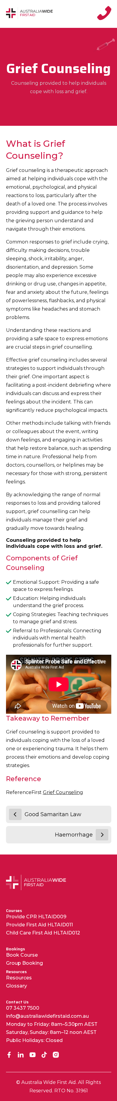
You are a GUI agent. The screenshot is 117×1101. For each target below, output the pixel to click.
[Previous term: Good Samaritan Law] (15, 814)
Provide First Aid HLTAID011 (39, 925)
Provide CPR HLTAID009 (36, 916)
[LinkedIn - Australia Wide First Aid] (21, 1055)
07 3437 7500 (22, 1008)
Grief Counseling (63, 792)
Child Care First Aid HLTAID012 (43, 933)
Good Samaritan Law (53, 814)
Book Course (22, 955)
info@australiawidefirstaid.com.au (47, 1016)
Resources (19, 978)
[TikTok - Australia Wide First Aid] (44, 1055)
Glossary (16, 986)
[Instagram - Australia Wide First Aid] (56, 1055)
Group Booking (24, 963)
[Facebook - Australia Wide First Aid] (9, 1055)
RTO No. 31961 (71, 1091)
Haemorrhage (74, 834)
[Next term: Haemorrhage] (102, 834)
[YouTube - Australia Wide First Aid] (32, 1055)
